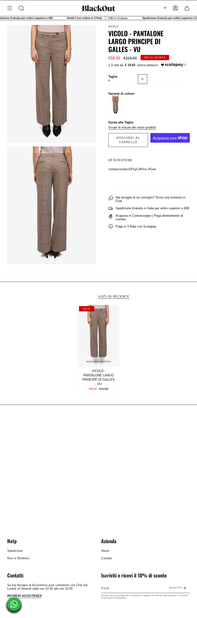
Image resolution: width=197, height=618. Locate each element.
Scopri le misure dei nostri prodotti (132, 127)
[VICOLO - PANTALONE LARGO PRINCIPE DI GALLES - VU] (98, 336)
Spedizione (15, 551)
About (105, 551)
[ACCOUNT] (175, 8)
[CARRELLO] (187, 8)
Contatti (106, 558)
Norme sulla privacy (165, 595)
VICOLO (113, 26)
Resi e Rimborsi (18, 558)
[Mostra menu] (9, 8)
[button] (21, 8)
